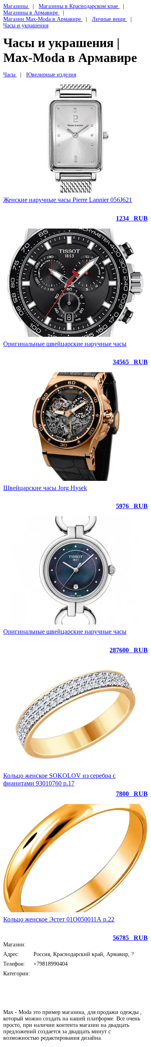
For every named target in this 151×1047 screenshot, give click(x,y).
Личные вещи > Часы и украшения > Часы (77, 983)
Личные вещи (50, 974)
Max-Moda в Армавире (61, 945)
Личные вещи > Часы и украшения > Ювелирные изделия (87, 989)
